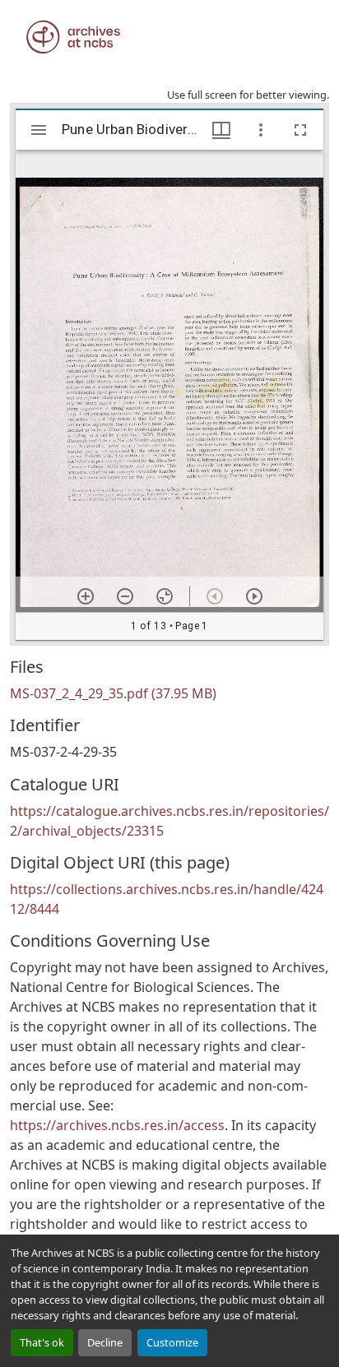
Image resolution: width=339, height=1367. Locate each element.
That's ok (42, 1342)
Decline (105, 1342)
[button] (73, 37)
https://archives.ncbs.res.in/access (117, 1125)
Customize (172, 1342)
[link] (169, 693)
